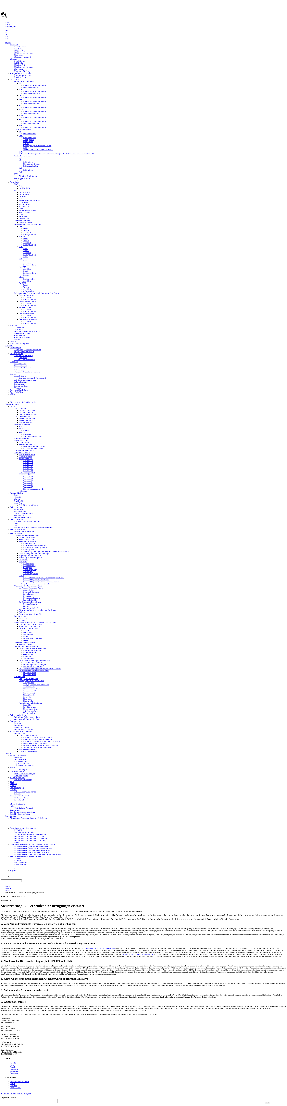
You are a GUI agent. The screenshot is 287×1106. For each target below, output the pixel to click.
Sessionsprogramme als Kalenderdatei (32, 378)
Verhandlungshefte (21, 776)
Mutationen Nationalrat (22, 57)
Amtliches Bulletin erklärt (23, 356)
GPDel (16, 190)
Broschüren (18, 723)
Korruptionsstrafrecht (30, 709)
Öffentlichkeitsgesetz (17, 804)
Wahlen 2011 (28, 467)
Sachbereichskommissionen (24, 81)
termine (26, 275)
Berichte (26, 144)
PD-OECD (18, 842)
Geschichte (23, 358)
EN (6, 38)
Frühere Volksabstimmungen (24, 774)
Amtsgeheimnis (28, 683)
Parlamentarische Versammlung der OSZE (29, 836)
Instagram (27, 1094)
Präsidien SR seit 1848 (27, 420)
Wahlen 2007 (28, 465)
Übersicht (17, 388)
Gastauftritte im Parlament (23, 808)
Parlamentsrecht (20, 733)
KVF (21, 105)
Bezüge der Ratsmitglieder (19, 344)
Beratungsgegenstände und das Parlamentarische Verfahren (35, 622)
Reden (12, 806)
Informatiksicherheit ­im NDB (29, 200)
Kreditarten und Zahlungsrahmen (35, 547)
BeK (20, 158)
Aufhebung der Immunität (32, 663)
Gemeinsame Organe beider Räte (30, 614)
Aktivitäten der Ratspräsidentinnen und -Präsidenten (28, 818)
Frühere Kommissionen (22, 424)
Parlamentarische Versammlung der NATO (29, 840)
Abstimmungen (15, 348)
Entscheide (27, 434)
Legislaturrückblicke (21, 440)
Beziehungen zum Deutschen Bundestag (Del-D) (31, 846)
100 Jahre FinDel (25, 188)
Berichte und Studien (21, 727)
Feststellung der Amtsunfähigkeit (35, 665)
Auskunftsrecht (24, 212)
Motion (25, 636)
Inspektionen (23, 216)
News (12, 782)
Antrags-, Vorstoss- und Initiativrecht (36, 685)
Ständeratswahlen (25, 475)
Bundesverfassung (29, 566)
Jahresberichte (24, 218)
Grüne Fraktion (19, 335)
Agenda (12, 1067)
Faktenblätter (19, 725)
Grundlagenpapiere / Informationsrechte (37, 146)
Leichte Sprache (11, 26)
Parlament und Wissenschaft (24, 531)
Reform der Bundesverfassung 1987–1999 (38, 737)
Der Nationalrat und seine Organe (31, 588)
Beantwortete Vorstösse (22, 368)
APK (21, 99)
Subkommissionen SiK (31, 123)
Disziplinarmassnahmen (31, 689)
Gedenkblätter (24, 442)
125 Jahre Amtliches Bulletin (24, 360)
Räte (16, 495)
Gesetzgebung (28, 568)
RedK (21, 172)
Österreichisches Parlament (28, 319)
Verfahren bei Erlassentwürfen (29, 626)
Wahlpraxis (23, 491)
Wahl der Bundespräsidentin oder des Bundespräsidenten (43, 578)
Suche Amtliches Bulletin (19, 390)
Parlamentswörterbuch (18, 715)
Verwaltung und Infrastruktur (24, 642)
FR (6, 32)
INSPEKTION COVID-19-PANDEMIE (38, 150)
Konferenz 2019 (24, 206)
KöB (20, 426)
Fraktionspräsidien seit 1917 (29, 414)
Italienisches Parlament (27, 307)
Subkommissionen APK (31, 103)
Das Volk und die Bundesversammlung (33, 648)
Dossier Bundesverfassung (28, 735)
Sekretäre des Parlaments (23, 517)
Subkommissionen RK (31, 87)
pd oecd (21, 277)
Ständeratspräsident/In (31, 608)
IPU (20, 259)
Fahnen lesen (19, 370)
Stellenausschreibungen (31, 164)
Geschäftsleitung (20, 511)
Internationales (10, 816)
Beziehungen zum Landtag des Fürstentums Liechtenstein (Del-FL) (38, 854)
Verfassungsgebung (30, 570)
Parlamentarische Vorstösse (32, 667)
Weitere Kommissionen (22, 156)
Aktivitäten (27, 233)
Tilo (15, 525)
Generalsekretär (19, 509)
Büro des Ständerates (30, 604)
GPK (21, 136)
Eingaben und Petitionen (32, 650)
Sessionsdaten (19, 384)
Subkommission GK (30, 166)
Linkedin (6, 1094)
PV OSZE (22, 283)
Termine (26, 230)
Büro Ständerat (19, 61)
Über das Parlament (12, 404)
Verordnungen (28, 572)
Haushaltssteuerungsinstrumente (34, 545)
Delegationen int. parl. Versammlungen (28, 224)
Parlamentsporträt (16, 533)
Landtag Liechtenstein (27, 313)
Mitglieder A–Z (19, 51)
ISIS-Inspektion (24, 202)
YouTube (20, 1094)
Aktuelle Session (20, 376)
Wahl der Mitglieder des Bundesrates (36, 580)
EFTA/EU (22, 237)
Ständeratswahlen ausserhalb (33, 489)
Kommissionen (15, 79)
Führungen (18, 757)
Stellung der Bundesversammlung (26, 646)
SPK (20, 126)
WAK (21, 109)
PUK (21, 152)
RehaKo (22, 432)
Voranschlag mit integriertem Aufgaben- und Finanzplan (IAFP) (45, 551)
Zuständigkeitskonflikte (27, 537)
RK (20, 83)
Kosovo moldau (20, 864)
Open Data (18, 503)
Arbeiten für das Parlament (23, 513)
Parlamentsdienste (16, 507)
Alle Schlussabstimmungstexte (25, 380)
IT (6, 34)
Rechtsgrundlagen (29, 235)
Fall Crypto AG (24, 192)
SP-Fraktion (18, 329)
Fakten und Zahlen (16, 493)
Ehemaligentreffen (25, 422)
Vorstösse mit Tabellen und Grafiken (27, 372)
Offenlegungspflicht (30, 711)
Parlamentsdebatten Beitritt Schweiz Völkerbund (40, 745)
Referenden (27, 656)
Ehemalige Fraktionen (26, 412)
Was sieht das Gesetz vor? (32, 436)
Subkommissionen (29, 134)
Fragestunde (27, 632)
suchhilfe (13, 786)
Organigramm (19, 515)
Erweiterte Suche (20, 77)
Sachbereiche (28, 142)
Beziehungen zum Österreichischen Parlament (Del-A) (33, 848)
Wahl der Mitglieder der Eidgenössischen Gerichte (41, 582)
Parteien (17, 340)
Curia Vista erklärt (20, 366)
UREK (21, 95)
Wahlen (12, 394)
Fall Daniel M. (24, 194)
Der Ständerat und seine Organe (30, 602)
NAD (21, 428)
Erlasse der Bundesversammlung (30, 624)
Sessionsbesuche (20, 759)
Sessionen (13, 374)
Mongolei (17, 860)
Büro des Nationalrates (31, 592)
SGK (21, 89)
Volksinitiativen (28, 658)
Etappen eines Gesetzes (27, 749)
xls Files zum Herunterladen (24, 352)
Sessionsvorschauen (21, 386)
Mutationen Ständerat (21, 71)
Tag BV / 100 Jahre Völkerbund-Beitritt (37, 747)
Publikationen (28, 162)
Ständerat (13, 59)
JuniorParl (13, 1086)
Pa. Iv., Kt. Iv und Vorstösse (29, 628)
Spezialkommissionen (22, 178)
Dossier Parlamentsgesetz (28, 751)
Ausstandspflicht (29, 687)
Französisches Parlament (27, 301)
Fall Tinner (23, 196)
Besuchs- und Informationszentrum (22, 812)
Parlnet (7, 22)
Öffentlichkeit (28, 654)
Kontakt (8, 24)
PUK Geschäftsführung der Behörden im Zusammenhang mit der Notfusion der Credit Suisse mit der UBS (56, 154)
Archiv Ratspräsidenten (22, 416)
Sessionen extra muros (27, 444)
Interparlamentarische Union (24, 832)
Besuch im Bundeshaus (18, 755)
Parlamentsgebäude (17, 519)
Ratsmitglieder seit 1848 (22, 75)
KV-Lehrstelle (19, 800)
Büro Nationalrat (20, 47)
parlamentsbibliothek (17, 778)
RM (6, 36)
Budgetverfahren (29, 543)
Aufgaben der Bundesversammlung (26, 535)
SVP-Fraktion (19, 327)
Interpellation (28, 634)
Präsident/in (18, 49)
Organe (8, 43)
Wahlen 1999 (28, 461)
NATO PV (23, 267)
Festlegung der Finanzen (27, 541)
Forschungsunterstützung (23, 780)
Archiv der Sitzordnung (27, 410)
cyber (21, 214)
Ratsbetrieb (9, 346)
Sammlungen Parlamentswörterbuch (27, 719)
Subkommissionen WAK (32, 113)
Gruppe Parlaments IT (27, 222)
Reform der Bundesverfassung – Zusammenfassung (41, 741)
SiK (20, 119)
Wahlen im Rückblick (22, 453)
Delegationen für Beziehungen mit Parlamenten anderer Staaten (36, 293)
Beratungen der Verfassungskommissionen (38, 739)
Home (7, 887)
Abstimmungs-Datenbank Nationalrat (27, 350)
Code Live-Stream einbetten (20, 814)
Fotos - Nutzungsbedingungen (25, 792)
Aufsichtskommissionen (22, 130)
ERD (21, 247)
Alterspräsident (28, 590)
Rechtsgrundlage (29, 279)
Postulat (26, 640)
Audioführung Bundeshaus (24, 765)
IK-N (21, 168)
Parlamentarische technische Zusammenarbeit (26, 856)
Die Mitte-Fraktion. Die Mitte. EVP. (27, 331)
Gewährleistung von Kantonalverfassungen (34, 554)
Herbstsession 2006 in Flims (33, 449)
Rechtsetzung (23, 562)
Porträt (25, 228)
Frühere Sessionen (20, 382)
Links (25, 148)
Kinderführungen (20, 761)
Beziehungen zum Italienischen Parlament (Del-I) (31, 852)
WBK (21, 115)
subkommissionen (29, 138)
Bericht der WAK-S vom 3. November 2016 (138, 954)
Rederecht (26, 697)
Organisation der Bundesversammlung (27, 586)
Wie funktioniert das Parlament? (21, 731)
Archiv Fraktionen (20, 408)
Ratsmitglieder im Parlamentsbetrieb (31, 681)
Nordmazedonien (20, 862)
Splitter (16, 523)
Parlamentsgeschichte (17, 529)
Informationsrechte (30, 691)
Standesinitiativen (29, 675)
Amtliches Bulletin (16, 354)
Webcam (17, 794)
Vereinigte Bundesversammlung (21, 73)
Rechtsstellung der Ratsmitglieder (30, 703)
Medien (12, 768)
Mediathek (13, 790)
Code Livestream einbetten (28, 505)
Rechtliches (14, 1073)
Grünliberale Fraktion (22, 337)
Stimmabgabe (28, 701)
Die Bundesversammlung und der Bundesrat (34, 661)
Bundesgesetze (28, 564)
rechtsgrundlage (29, 291)
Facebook (13, 1094)
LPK (20, 180)
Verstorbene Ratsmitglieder (23, 451)
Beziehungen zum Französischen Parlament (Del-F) (32, 850)
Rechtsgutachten (24, 204)
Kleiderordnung (29, 693)
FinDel (16, 184)
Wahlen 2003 (28, 463)
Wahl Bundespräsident (27, 473)
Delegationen (14, 182)
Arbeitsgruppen (28, 140)
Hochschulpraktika (21, 798)
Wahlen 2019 (28, 471)
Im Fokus (13, 784)
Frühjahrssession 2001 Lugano (34, 447)
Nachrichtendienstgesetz (27, 210)
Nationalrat (14, 45)
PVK (16, 174)
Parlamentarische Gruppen (23, 729)
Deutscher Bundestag (26, 295)
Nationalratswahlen (26, 459)
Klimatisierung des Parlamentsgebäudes (28, 521)
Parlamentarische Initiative (32, 638)
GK (20, 160)
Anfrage (26, 630)
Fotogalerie (14, 1069)
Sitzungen (17, 499)
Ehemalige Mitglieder (22, 438)
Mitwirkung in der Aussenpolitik (30, 558)
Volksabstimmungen (17, 772)
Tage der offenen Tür (21, 763)
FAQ (16, 868)
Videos (25, 257)
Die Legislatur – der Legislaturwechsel (23, 402)
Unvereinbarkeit (29, 713)
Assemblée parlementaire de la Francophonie (30, 834)
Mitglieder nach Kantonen (23, 53)
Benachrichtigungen (17, 788)
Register (13, 870)
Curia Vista (14, 362)
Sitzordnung (18, 55)
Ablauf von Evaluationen (28, 176)
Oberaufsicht (23, 560)
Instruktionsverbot (29, 707)
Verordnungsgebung (30, 574)
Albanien (17, 858)
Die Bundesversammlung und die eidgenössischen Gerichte (40, 669)
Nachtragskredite (29, 549)
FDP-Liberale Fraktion (22, 333)
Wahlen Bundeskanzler (27, 455)
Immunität (26, 705)
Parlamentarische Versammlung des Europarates (31, 838)
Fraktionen (13, 325)
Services (8, 753)
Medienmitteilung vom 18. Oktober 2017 (100, 948)
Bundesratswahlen (25, 457)
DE (6, 30)
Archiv (12, 406)
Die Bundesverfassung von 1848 (35, 743)
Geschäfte (17, 497)
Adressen (13, 342)
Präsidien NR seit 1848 (27, 418)
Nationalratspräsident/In (31, 598)
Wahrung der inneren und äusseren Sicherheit (35, 584)
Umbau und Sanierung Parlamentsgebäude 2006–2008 (33, 527)
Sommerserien (15, 810)
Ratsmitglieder (19, 677)
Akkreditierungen (20, 770)
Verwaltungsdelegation (22, 220)
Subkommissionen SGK (31, 93)
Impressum (14, 1071)
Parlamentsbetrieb (20, 616)
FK (20, 132)
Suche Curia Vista (16, 392)
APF (20, 226)
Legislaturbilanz (20, 501)
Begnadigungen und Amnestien (30, 556)
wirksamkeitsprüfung (26, 539)
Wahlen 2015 (28, 469)
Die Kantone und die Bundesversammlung (34, 671)
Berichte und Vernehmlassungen (34, 85)
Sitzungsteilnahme (29, 695)
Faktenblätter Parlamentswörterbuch (27, 717)
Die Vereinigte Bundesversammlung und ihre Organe (37, 610)
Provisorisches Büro (30, 600)
